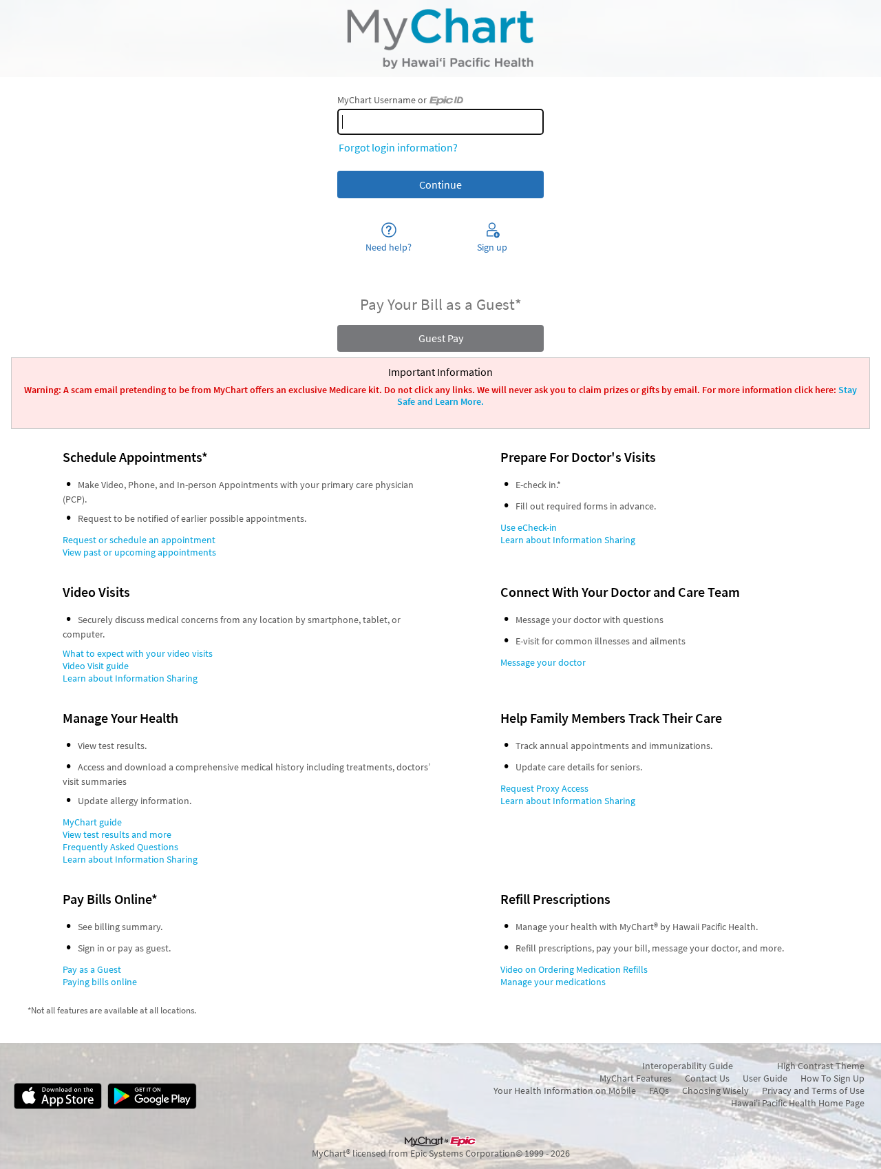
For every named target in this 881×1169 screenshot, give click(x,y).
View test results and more (117, 834)
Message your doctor (543, 662)
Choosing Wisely (715, 1090)
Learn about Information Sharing (567, 540)
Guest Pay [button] (440, 338)
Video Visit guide (96, 666)
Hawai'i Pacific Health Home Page (797, 1103)
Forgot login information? (398, 147)
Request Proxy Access (544, 788)
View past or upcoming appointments (139, 552)
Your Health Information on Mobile (564, 1090)
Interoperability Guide (687, 1066)
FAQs (659, 1090)
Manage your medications (553, 982)
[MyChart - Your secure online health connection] (440, 39)
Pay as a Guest (92, 969)
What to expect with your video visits (138, 653)
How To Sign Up (832, 1078)
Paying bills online (100, 982)
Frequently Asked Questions (120, 847)
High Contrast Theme (820, 1066)
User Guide (765, 1078)
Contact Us (707, 1078)
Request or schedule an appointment (139, 540)
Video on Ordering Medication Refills (574, 969)
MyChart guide (92, 822)
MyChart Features (635, 1078)
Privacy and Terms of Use (813, 1090)
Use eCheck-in (528, 527)
